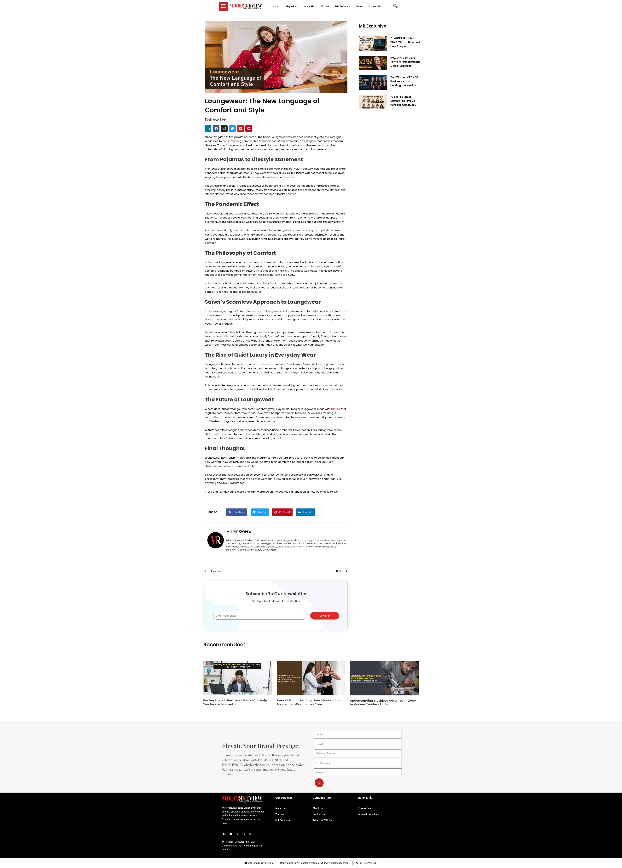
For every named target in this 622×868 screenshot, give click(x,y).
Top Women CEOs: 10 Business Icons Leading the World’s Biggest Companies (404, 81)
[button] (236, 512)
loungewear (273, 311)
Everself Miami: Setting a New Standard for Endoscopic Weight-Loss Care (308, 702)
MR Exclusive (372, 26)
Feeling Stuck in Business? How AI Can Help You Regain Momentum (235, 702)
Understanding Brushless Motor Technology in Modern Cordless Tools (383, 702)
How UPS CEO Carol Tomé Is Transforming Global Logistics (405, 62)
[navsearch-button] (395, 6)
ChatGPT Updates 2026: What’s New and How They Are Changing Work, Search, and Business (405, 42)
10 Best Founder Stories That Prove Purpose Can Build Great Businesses (402, 101)
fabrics (335, 409)
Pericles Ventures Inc (236, 841)
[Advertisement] (383, 161)
